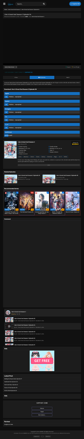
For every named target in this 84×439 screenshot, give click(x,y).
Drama (37, 156)
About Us (48, 436)
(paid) (10, 135)
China (25, 150)
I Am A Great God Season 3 (38, 16)
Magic (55, 156)
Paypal (42, 411)
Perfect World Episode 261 (10, 390)
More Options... (42, 415)
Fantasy (43, 156)
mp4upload (18, 96)
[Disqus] (42, 242)
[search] (44, 4)
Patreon (42, 408)
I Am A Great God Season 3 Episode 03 (29, 175)
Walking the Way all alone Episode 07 (13, 378)
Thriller (65, 156)
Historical (49, 156)
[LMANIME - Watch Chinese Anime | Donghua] (10, 5)
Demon (32, 156)
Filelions (11, 96)
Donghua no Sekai (8, 424)
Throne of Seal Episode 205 (10, 387)
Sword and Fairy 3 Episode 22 (11, 384)
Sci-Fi (60, 156)
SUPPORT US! (28, 72)
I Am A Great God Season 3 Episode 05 (67, 175)
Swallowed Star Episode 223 (11, 381)
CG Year (55, 146)
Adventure (26, 156)
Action (20, 156)
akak (26, 16)
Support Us (36, 436)
